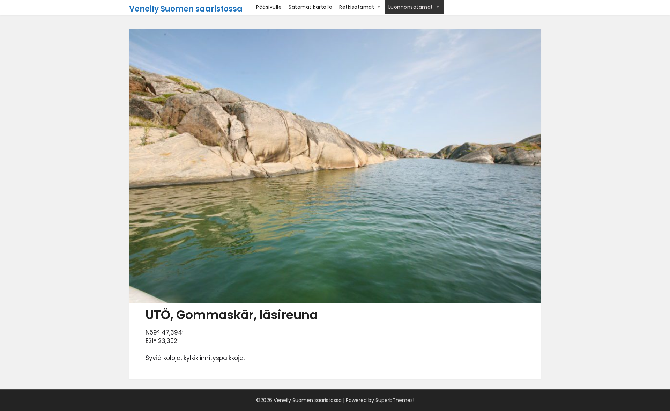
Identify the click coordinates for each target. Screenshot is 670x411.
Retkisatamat (356, 6)
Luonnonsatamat (410, 6)
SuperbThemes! (394, 400)
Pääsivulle (269, 6)
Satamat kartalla (310, 6)
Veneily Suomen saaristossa (186, 8)
